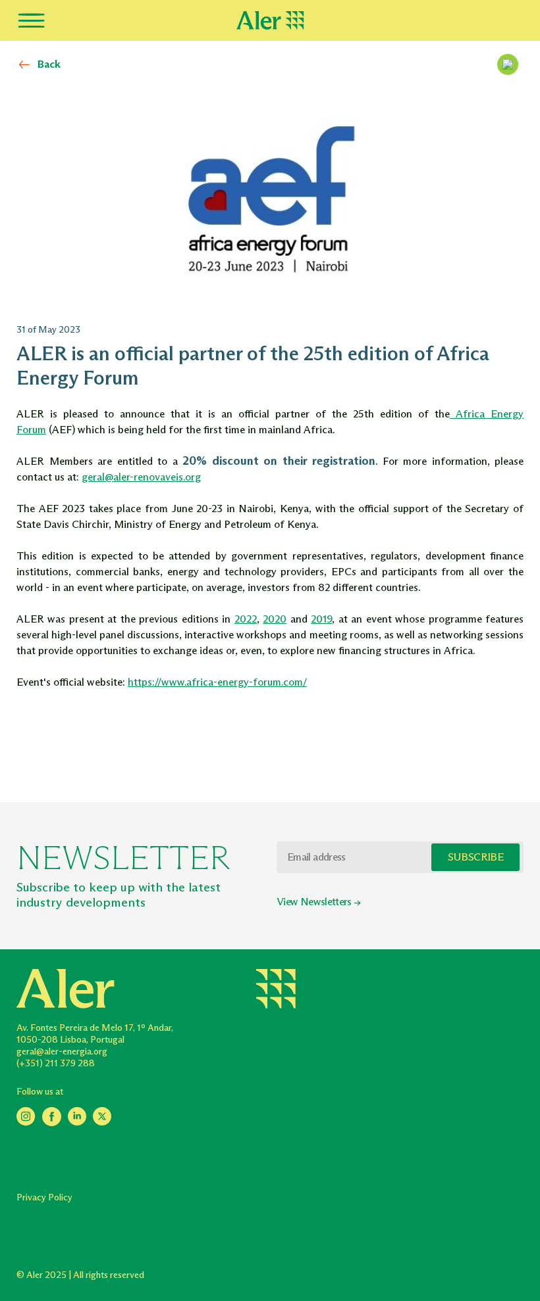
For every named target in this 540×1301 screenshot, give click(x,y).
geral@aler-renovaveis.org (141, 477)
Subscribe (475, 857)
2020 (274, 619)
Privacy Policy (44, 1197)
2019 (321, 619)
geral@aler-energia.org (61, 1051)
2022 (245, 619)
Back (49, 64)
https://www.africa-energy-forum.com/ (217, 682)
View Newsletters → (318, 901)
